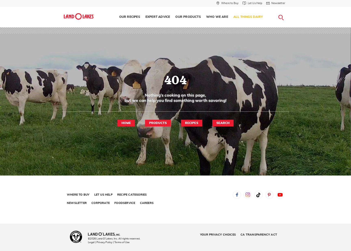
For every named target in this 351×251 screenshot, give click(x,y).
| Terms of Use (121, 242)
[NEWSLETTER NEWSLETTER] (288, 8)
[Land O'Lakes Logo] (79, 16)
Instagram (248, 195)
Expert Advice (157, 16)
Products (158, 123)
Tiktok (259, 195)
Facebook (237, 195)
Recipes (191, 123)
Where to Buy (78, 194)
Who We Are (217, 16)
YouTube (280, 195)
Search (223, 123)
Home (126, 123)
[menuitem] (130, 17)
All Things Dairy (248, 16)
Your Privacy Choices (218, 234)
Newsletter (77, 203)
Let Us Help (103, 194)
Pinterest (269, 195)
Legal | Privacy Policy (100, 242)
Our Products (188, 16)
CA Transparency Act (258, 234)
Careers (147, 203)
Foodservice (124, 203)
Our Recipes (129, 16)
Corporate (100, 203)
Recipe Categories (132, 194)
